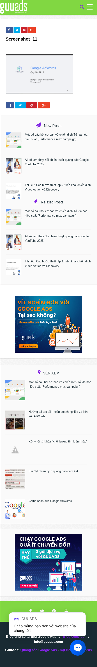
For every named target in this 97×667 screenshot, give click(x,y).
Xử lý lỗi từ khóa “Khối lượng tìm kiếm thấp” (58, 441)
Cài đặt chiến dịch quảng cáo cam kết (53, 471)
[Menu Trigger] (90, 6)
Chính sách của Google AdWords (50, 501)
